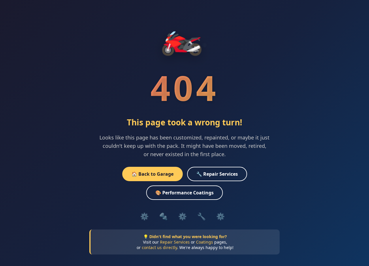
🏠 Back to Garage (152, 174)
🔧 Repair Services (217, 174)
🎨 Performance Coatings (184, 193)
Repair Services (175, 242)
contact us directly (159, 247)
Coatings (204, 242)
